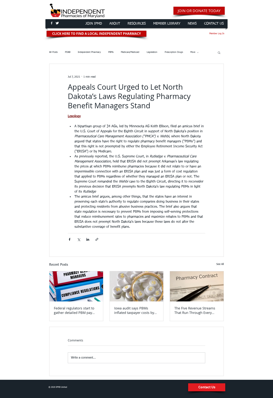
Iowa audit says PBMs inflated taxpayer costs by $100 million (134, 310)
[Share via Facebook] (69, 239)
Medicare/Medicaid (130, 52)
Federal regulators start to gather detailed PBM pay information (74, 310)
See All (220, 264)
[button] (219, 52)
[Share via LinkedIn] (88, 239)
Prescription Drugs (174, 52)
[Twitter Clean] (57, 23)
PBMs (110, 52)
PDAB (67, 52)
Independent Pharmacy (89, 52)
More (192, 52)
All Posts (53, 52)
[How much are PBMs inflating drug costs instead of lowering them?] (136, 286)
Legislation (152, 52)
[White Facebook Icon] (51, 23)
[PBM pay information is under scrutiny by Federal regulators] (76, 286)
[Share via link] (97, 239)
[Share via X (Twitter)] (78, 239)
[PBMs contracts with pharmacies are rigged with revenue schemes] (197, 286)
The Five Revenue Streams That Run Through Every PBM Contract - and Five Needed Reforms (194, 310)
